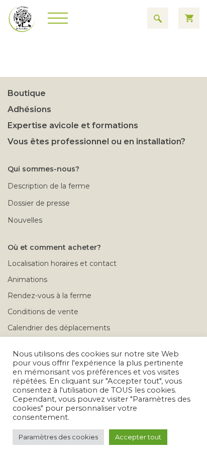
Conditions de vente (43, 311)
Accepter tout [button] (138, 437)
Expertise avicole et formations (73, 125)
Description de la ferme (49, 186)
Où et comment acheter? (54, 247)
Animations (27, 279)
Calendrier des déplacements (59, 327)
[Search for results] (158, 18)
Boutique (27, 93)
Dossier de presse (39, 203)
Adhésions (29, 109)
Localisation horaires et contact (62, 263)
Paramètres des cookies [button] (58, 437)
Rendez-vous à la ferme (49, 295)
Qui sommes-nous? (43, 168)
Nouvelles (25, 220)
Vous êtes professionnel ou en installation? (96, 141)
